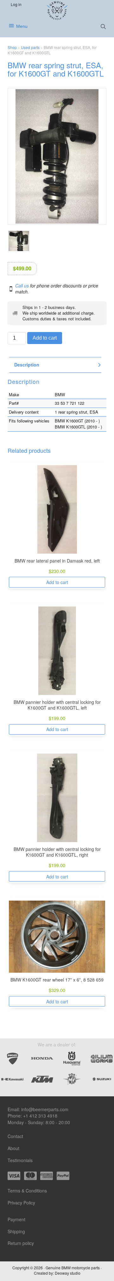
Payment (16, 1219)
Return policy (21, 1243)
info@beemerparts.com (44, 1109)
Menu (22, 26)
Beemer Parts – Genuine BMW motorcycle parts (57, 10)
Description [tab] (26, 365)
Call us (22, 285)
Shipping (16, 1231)
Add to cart (45, 338)
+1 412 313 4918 (40, 1115)
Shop (12, 47)
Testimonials (20, 1160)
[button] (103, 27)
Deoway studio (67, 1273)
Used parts (30, 47)
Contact (15, 1136)
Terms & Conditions (27, 1190)
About (13, 1148)
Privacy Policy (21, 1202)
